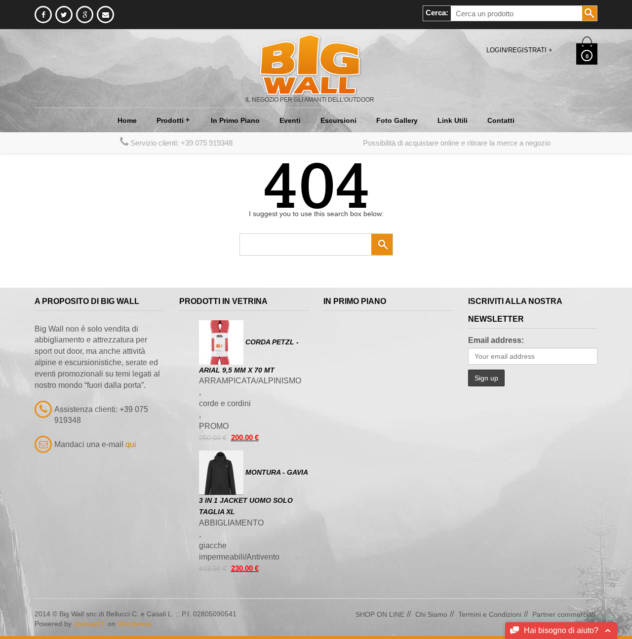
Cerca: (437, 12)
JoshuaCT (90, 624)
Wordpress (135, 624)
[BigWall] (310, 63)
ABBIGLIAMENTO (231, 523)
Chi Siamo (431, 614)
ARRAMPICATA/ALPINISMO (250, 380)
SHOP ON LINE (380, 614)
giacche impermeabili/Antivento (239, 551)
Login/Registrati (519, 50)
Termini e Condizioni (489, 614)
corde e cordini (225, 403)
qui (130, 444)
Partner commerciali (563, 614)
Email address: (496, 340)
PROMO (214, 426)
